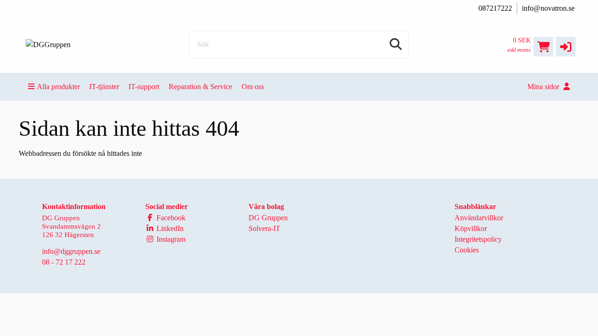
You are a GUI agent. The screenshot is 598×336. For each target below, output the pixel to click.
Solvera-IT (264, 228)
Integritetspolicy (478, 239)
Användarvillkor (479, 218)
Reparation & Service (200, 87)
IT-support (143, 87)
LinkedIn (169, 228)
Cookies (467, 250)
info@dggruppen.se (71, 251)
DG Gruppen (268, 218)
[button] (566, 46)
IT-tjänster (104, 87)
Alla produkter (58, 87)
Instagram (170, 239)
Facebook (170, 218)
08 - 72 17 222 (63, 262)
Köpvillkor (471, 228)
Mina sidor (544, 87)
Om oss (253, 87)
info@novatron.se (548, 8)
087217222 (495, 8)
